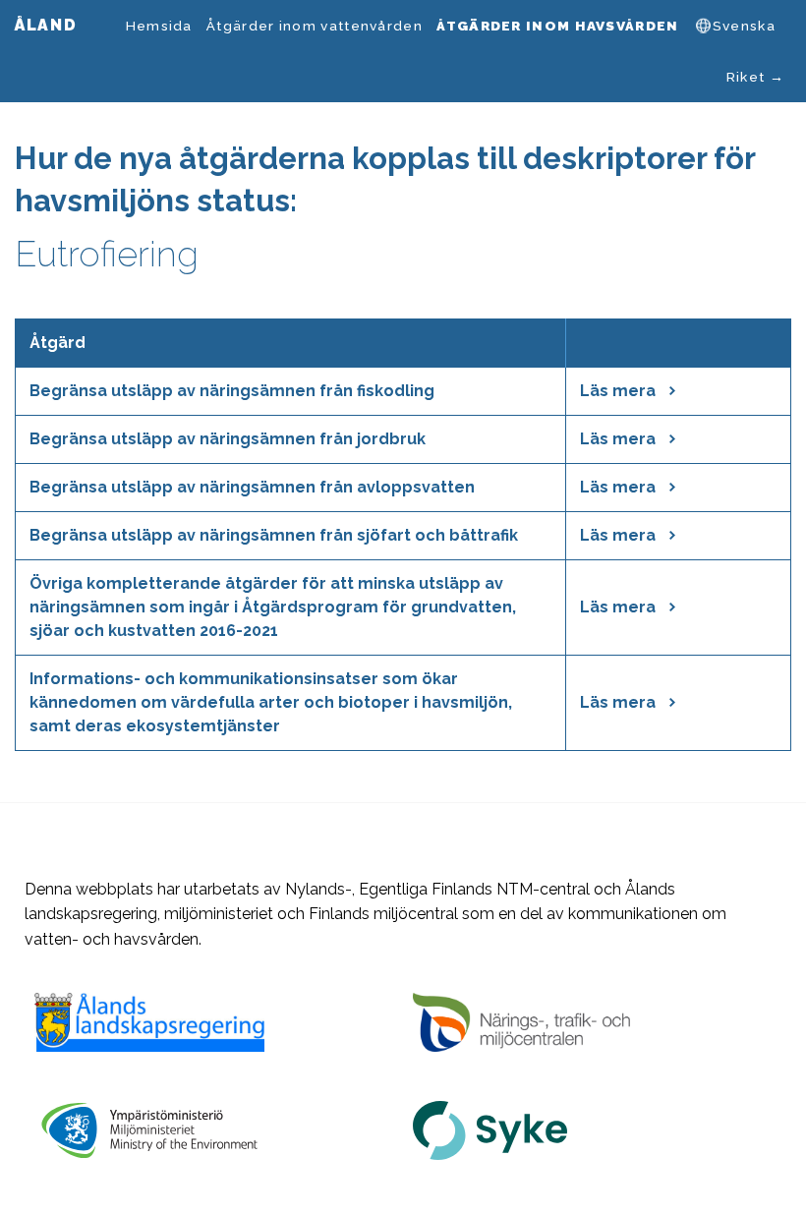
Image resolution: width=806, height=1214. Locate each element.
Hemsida (159, 25)
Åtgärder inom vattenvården (314, 25)
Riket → (755, 77)
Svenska (744, 25)
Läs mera (620, 390)
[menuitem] (158, 25)
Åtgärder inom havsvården (557, 25)
